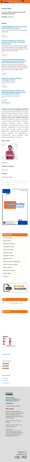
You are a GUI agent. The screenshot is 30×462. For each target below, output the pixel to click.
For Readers (5, 378)
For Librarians (5, 383)
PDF (5, 36)
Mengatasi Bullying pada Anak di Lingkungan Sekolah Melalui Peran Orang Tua (14, 27)
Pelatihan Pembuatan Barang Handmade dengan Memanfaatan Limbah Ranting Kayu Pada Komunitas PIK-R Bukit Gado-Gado (14, 61)
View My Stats (6, 354)
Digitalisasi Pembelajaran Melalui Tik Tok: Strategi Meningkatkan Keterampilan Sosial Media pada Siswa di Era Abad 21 (14, 92)
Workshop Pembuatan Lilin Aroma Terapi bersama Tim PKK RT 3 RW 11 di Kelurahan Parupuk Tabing (13, 42)
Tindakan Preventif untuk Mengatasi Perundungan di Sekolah (12, 79)
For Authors (5, 380)
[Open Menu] (1, 1)
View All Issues (5, 103)
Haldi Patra (5, 162)
